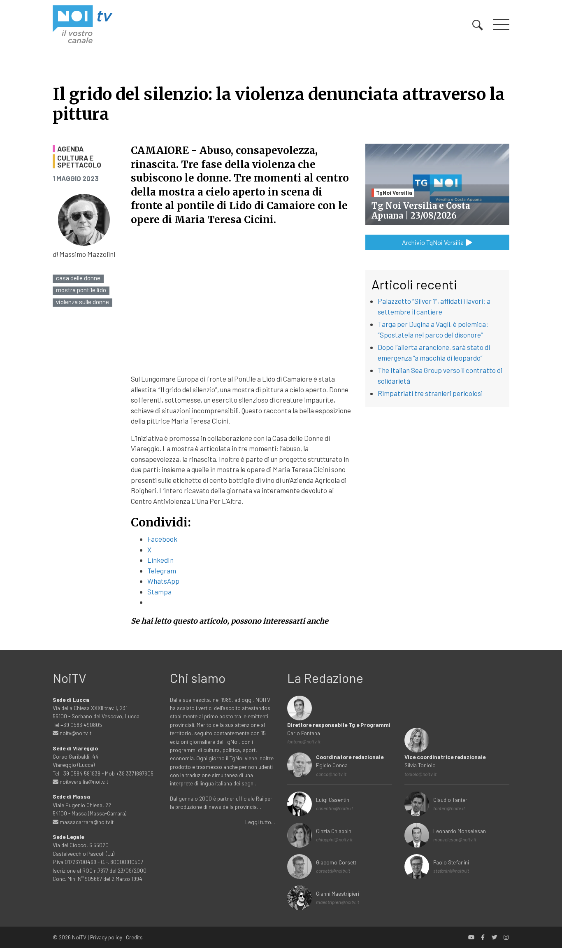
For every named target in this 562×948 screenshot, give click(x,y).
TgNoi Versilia (394, 192)
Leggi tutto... (260, 821)
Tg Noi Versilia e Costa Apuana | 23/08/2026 (421, 210)
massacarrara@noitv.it (86, 821)
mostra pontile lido (81, 289)
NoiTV (79, 937)
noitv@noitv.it (74, 732)
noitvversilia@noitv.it (83, 781)
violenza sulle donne (82, 301)
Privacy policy (106, 937)
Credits (134, 937)
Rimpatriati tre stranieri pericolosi (430, 393)
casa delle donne (78, 278)
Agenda (70, 148)
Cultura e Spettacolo (79, 161)
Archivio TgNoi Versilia (433, 242)
